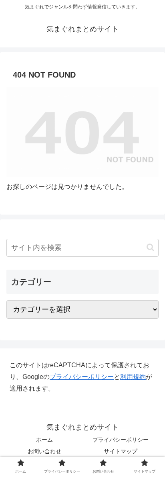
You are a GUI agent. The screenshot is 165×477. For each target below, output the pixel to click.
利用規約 (133, 376)
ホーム (44, 439)
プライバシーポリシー (82, 376)
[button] (150, 247)
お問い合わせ (44, 451)
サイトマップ (120, 451)
